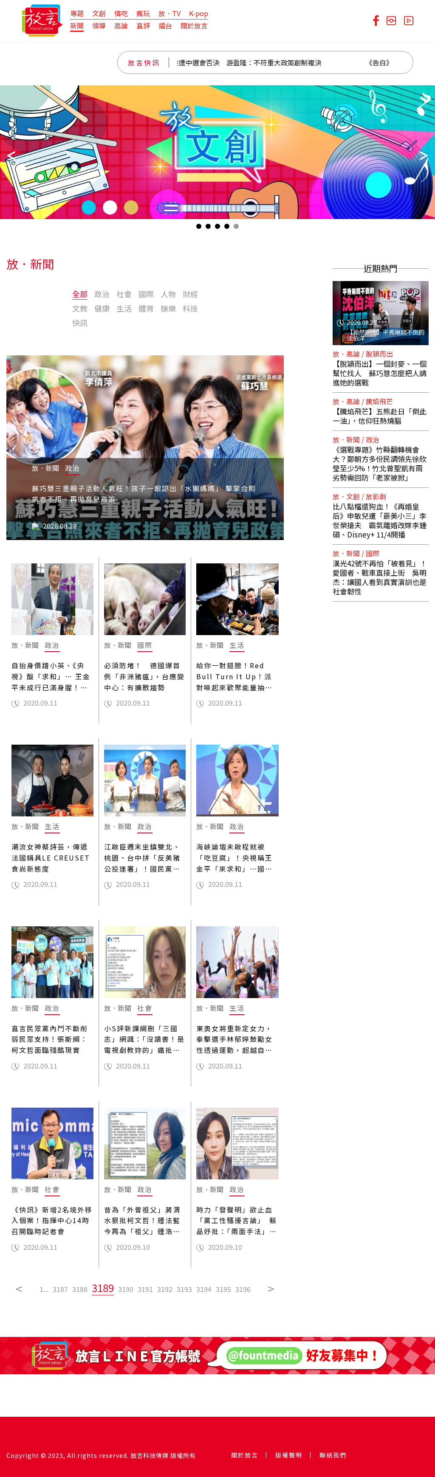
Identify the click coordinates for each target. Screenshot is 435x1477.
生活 (124, 308)
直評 (143, 25)
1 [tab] (198, 228)
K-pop (198, 13)
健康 (102, 308)
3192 (164, 1289)
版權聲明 (288, 1455)
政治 (102, 293)
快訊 (80, 322)
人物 (168, 293)
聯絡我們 (333, 1455)
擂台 (165, 25)
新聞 (77, 25)
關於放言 (194, 25)
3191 (145, 1289)
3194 (204, 1289)
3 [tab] (217, 228)
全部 (80, 293)
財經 (190, 293)
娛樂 (168, 308)
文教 (80, 308)
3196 (243, 1289)
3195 (223, 1289)
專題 (77, 13)
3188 (80, 1289)
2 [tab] (208, 228)
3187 (60, 1289)
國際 (146, 293)
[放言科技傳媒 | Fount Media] (42, 19)
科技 (190, 308)
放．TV (169, 13)
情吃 (121, 13)
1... (44, 1289)
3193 (184, 1289)
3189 (103, 1287)
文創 (99, 13)
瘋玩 (143, 13)
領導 (99, 25)
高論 (121, 25)
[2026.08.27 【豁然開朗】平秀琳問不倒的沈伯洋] (381, 308)
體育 (146, 308)
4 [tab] (226, 228)
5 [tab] (236, 228)
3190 (125, 1289)
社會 (124, 293)
